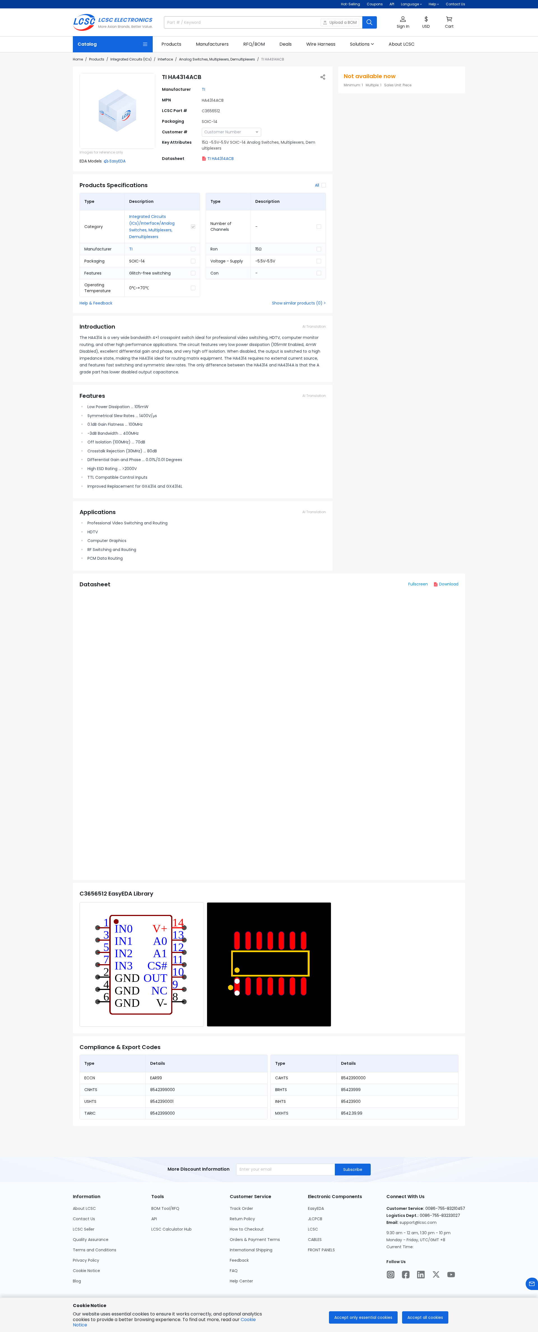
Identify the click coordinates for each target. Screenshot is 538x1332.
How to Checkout (247, 1229)
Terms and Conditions (94, 1250)
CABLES (315, 1239)
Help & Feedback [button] (96, 303)
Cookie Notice (86, 1270)
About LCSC (84, 1208)
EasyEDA (316, 1208)
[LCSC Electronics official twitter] (436, 1274)
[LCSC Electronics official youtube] (451, 1274)
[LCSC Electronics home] (113, 22)
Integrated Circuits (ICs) (131, 59)
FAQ (234, 1270)
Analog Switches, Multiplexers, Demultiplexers (217, 59)
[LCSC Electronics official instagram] (390, 1274)
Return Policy (242, 1219)
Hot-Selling (350, 4)
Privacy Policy (86, 1260)
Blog (77, 1281)
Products (96, 59)
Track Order (241, 1208)
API (391, 4)
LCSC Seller (83, 1229)
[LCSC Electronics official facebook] (406, 1274)
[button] (403, 22)
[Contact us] (532, 1284)
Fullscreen (418, 584)
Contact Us (455, 4)
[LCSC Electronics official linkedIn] (421, 1274)
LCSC (313, 1229)
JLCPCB (315, 1219)
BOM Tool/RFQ (165, 1208)
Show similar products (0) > (299, 303)
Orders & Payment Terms (255, 1239)
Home (78, 59)
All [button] (317, 185)
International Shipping (251, 1250)
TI (203, 89)
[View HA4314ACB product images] (117, 111)
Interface (165, 59)
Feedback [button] (239, 1260)
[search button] (369, 22)
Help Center (241, 1281)
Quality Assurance (90, 1239)
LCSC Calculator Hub (171, 1229)
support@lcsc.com (418, 1222)
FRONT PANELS (321, 1250)
